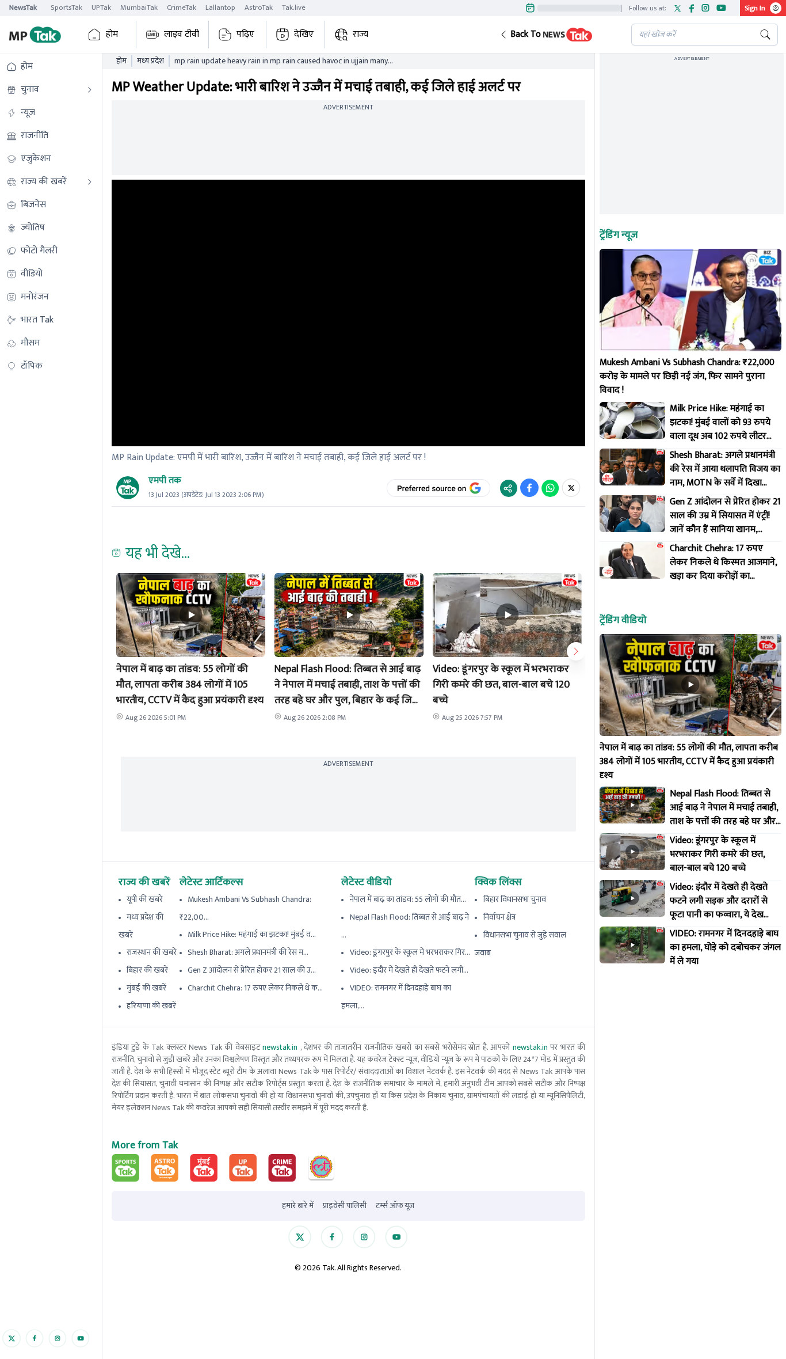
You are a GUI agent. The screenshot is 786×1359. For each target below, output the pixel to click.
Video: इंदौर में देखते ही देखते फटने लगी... (409, 970)
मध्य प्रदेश (150, 61)
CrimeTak (181, 7)
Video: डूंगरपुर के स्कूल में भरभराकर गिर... (410, 952)
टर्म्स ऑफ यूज (395, 1206)
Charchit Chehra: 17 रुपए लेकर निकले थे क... (255, 987)
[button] (556, 34)
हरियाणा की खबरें (151, 1005)
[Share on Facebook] (529, 488)
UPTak (101, 7)
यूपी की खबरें (145, 899)
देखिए (304, 34)
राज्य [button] (360, 34)
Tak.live (294, 7)
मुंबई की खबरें (146, 987)
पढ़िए (245, 34)
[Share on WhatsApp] (550, 488)
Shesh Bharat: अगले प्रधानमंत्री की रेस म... (248, 952)
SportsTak (66, 7)
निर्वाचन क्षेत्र (499, 917)
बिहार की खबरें (147, 970)
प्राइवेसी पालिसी (345, 1206)
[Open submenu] (90, 90)
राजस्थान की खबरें (152, 952)
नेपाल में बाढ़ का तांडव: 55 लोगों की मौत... (408, 899)
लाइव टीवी (181, 34)
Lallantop (220, 7)
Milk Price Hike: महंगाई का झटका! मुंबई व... (252, 934)
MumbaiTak (139, 7)
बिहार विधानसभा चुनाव (514, 899)
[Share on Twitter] (571, 488)
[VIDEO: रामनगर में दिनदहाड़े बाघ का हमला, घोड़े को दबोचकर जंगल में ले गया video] (632, 945)
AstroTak (259, 7)
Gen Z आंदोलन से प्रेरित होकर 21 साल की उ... (252, 970)
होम (112, 34)
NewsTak (23, 7)
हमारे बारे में (298, 1206)
